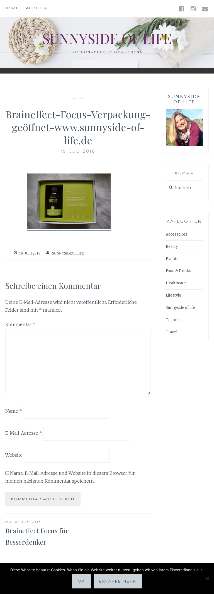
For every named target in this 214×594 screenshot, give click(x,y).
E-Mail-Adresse (23, 433)
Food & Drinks (178, 270)
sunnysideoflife (68, 253)
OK (81, 581)
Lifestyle (173, 295)
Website (14, 455)
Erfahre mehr (117, 581)
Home (12, 8)
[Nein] (207, 578)
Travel (171, 332)
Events (172, 258)
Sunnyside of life (107, 38)
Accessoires (176, 234)
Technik (173, 319)
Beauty (172, 246)
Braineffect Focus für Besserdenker (37, 533)
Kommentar (20, 324)
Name (13, 411)
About (34, 8)
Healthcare (176, 283)
